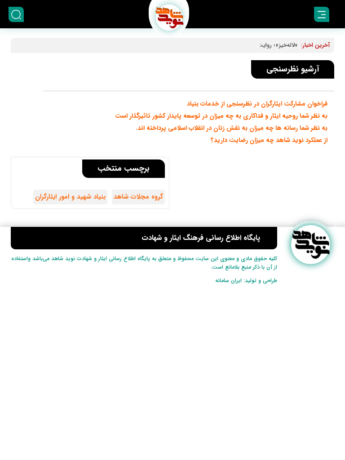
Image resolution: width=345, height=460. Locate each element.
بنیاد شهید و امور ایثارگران (70, 196)
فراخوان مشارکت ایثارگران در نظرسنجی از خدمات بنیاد (257, 104)
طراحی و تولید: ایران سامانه (246, 280)
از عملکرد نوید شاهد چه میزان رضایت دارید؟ (269, 140)
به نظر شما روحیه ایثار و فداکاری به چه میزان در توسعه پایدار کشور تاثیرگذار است (221, 116)
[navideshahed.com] (310, 244)
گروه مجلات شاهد (138, 196)
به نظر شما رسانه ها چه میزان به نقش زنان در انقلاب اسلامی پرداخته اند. (231, 128)
